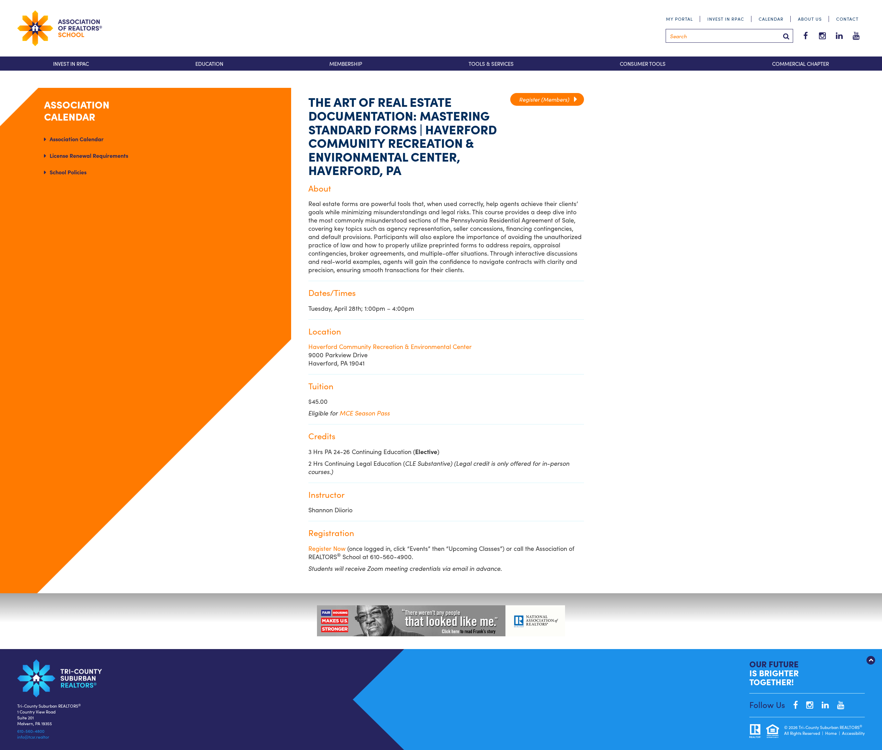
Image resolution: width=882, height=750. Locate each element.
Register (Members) (547, 99)
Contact (847, 19)
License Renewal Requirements (89, 155)
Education (209, 63)
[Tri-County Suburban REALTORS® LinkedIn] (822, 704)
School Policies (68, 172)
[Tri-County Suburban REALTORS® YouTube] (837, 704)
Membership (345, 63)
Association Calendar (77, 139)
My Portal (679, 19)
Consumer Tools (643, 63)
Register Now (327, 548)
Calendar (771, 19)
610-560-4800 (30, 731)
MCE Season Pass (365, 413)
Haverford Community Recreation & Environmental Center (390, 346)
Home (831, 733)
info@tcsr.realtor (33, 737)
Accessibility (853, 733)
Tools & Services (491, 63)
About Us (810, 19)
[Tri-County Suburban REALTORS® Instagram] (806, 704)
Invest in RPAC (725, 19)
